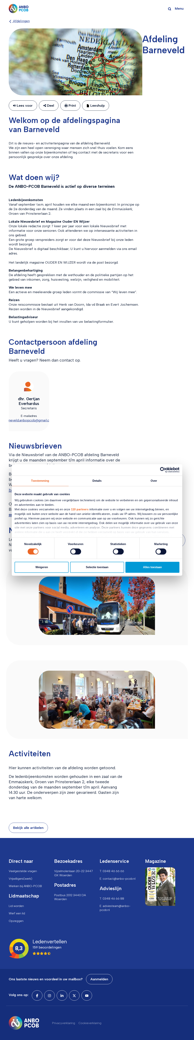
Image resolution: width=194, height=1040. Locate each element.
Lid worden (16, 906)
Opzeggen (16, 921)
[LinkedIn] (62, 995)
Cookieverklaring (89, 1023)
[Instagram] (49, 995)
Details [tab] (97, 480)
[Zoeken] (169, 8)
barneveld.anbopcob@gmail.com (28, 420)
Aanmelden (99, 979)
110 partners (79, 509)
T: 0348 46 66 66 (112, 871)
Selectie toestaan (97, 567)
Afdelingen (21, 21)
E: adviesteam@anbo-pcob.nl (115, 908)
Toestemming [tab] (40, 480)
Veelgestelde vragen (23, 871)
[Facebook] (37, 995)
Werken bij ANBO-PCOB (25, 886)
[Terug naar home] (19, 8)
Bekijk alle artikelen (28, 828)
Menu (179, 8)
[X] (74, 995)
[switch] (75, 551)
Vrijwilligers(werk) (20, 878)
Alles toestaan (152, 567)
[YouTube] (86, 995)
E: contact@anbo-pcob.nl (117, 878)
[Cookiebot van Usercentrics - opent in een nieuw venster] (162, 470)
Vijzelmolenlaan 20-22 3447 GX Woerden (73, 873)
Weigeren (41, 567)
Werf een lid (17, 913)
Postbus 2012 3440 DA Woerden (70, 897)
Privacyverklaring (63, 1023)
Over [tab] (154, 480)
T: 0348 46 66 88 (112, 898)
